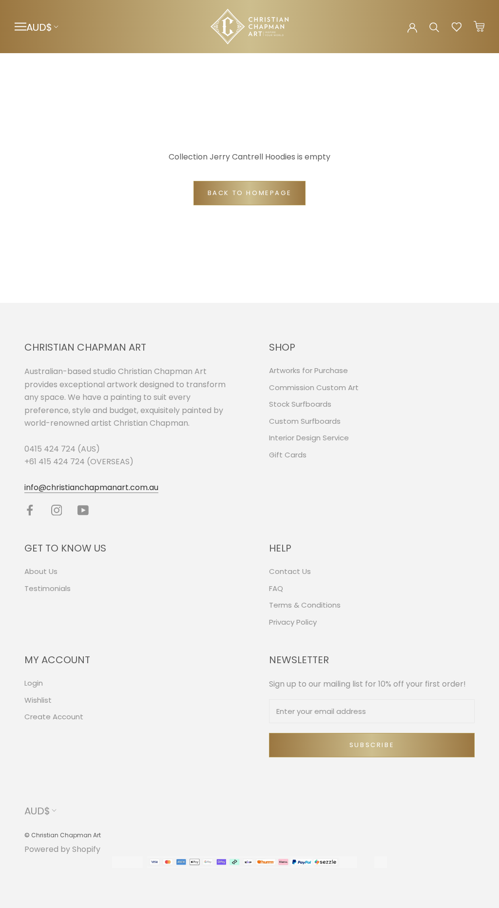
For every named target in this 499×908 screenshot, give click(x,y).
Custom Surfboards (305, 421)
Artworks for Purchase (308, 370)
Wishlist (38, 700)
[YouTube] (83, 510)
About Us (41, 571)
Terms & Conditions (305, 605)
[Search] (434, 26)
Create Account (53, 716)
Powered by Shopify (62, 849)
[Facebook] (30, 510)
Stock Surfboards (300, 404)
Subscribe (371, 745)
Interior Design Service (309, 438)
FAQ (276, 588)
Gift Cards (288, 455)
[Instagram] (56, 510)
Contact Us (290, 571)
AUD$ (39, 27)
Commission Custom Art (314, 387)
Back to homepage (250, 192)
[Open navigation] (20, 26)
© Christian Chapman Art (62, 835)
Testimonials (47, 588)
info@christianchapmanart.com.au (91, 487)
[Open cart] (479, 27)
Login (33, 683)
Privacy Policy (293, 622)
